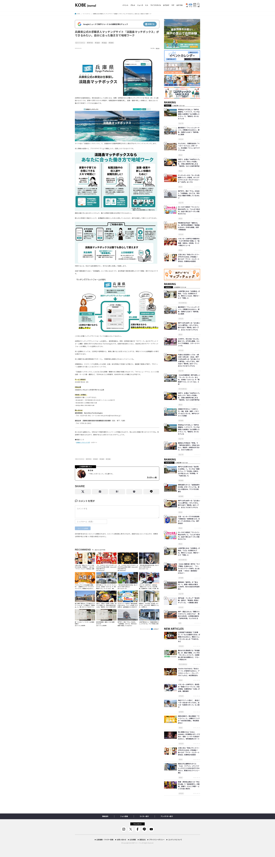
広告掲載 (133, 839)
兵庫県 (111, 43)
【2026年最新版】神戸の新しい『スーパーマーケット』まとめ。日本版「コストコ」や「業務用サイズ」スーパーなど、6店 (189, 379)
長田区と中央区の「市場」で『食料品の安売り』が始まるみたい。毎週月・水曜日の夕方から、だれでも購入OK (188, 446)
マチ (172, 5)
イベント (125, 5)
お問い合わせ (121, 839)
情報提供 (105, 816)
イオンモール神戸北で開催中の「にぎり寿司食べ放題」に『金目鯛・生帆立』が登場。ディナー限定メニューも (188, 242)
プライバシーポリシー (157, 839)
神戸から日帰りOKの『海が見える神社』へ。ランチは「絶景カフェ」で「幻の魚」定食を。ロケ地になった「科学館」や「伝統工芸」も (188, 471)
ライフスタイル (155, 5)
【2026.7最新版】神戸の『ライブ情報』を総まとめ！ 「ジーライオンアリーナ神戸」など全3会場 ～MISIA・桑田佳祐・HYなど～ (189, 568)
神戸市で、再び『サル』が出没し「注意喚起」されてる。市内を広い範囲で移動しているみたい (188, 194)
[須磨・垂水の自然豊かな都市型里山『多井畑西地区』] (182, 49)
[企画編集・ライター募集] (182, 74)
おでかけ (166, 5)
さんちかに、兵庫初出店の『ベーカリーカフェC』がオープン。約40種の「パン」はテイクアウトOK (189, 146)
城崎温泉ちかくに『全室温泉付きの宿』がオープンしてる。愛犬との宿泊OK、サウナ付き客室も (188, 488)
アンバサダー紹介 (167, 816)
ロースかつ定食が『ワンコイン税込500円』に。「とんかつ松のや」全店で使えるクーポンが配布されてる (189, 210)
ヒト (146, 5)
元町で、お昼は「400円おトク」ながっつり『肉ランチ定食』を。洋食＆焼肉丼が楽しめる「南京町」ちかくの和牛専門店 (189, 162)
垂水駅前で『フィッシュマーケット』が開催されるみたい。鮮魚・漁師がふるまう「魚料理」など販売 (188, 131)
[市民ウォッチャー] (182, 86)
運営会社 (142, 839)
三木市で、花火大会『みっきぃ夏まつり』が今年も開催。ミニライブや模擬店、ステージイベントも (188, 342)
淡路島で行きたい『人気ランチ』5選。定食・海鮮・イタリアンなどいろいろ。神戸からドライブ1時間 (188, 412)
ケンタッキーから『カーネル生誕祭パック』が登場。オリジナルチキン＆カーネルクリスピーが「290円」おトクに (188, 178)
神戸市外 (90, 43)
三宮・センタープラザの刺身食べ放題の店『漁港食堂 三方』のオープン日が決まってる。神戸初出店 (189, 519)
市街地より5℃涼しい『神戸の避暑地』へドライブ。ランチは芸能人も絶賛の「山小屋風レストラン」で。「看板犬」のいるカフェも (188, 114)
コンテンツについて (175, 839)
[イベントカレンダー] (182, 61)
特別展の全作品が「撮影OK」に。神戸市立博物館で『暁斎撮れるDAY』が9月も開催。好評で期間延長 (188, 226)
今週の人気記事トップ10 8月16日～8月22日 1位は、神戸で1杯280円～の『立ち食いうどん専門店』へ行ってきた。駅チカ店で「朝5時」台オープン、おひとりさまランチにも (189, 360)
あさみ (157, 48)
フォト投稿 (124, 816)
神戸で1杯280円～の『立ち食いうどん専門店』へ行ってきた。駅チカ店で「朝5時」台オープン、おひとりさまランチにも (189, 326)
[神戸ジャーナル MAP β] (182, 280)
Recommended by (145, 629)
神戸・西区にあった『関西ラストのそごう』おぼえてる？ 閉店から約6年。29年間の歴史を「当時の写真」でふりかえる (188, 614)
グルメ (133, 5)
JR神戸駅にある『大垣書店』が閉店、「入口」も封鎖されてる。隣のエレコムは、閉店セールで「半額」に (189, 294)
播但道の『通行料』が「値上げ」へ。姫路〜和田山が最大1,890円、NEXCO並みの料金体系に (188, 585)
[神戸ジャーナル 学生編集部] (182, 99)
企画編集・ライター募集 (104, 839)
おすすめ (179, 5)
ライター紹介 (144, 816)
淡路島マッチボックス (82, 442)
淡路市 (98, 43)
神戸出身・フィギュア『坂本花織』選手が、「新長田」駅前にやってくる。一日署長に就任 (188, 600)
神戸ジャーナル (136, 843)
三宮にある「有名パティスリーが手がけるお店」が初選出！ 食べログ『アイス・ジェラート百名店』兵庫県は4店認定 (188, 257)
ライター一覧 (152, 477)
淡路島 (105, 43)
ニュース (140, 5)
